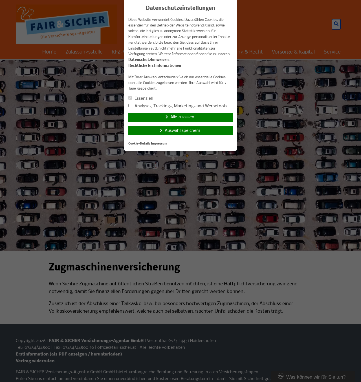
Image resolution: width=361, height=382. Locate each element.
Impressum (159, 143)
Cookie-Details (139, 143)
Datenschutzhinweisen (148, 60)
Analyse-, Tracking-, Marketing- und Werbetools (180, 106)
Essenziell (143, 98)
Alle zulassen (182, 117)
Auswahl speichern (182, 130)
